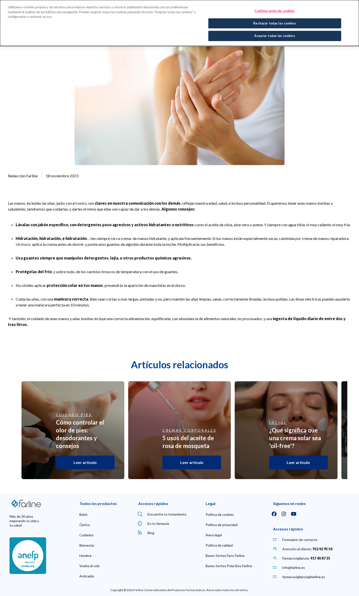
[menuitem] (83, 514)
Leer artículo (85, 462)
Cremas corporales (189, 430)
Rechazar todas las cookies (274, 23)
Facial (278, 423)
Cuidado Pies (74, 415)
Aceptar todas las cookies (274, 36)
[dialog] (179, 23)
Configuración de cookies (274, 11)
